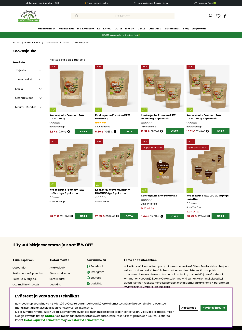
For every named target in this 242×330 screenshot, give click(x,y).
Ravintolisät (66, 28)
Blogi (186, 28)
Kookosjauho (82, 42)
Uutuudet (154, 28)
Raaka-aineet (46, 28)
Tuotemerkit (171, 28)
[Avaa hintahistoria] (68, 132)
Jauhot (66, 42)
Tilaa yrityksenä (60, 273)
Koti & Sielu (104, 28)
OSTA (175, 131)
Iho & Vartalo (85, 28)
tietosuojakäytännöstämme (44, 320)
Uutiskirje (55, 284)
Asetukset (188, 308)
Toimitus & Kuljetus (25, 279)
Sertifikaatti (57, 279)
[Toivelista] (218, 15)
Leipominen (51, 42)
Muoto (19, 89)
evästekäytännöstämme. (86, 320)
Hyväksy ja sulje (213, 308)
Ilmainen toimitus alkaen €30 (44, 3)
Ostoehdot (20, 267)
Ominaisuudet (24, 98)
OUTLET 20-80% (124, 28)
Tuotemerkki (23, 79)
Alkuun (16, 42)
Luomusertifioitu (205, 3)
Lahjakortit (199, 28)
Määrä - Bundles (25, 107)
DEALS (141, 28)
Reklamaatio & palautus (28, 273)
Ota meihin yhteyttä (26, 284)
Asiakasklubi (57, 267)
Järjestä (20, 70)
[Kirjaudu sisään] (210, 15)
